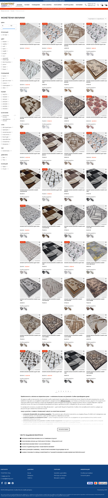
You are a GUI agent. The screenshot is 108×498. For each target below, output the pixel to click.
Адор (4, 166)
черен (4, 67)
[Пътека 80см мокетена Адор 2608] (91, 127)
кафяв (4, 51)
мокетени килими (6, 116)
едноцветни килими (6, 120)
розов (4, 53)
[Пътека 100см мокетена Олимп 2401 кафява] (69, 126)
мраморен (5, 129)
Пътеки (26, 5)
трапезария (6, 85)
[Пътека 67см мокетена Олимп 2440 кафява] (69, 345)
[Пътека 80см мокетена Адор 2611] (25, 90)
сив (4, 46)
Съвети (29, 478)
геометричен (7, 132)
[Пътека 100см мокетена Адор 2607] (47, 127)
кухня (4, 76)
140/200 (5, 97)
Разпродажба (69, 5)
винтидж (5, 137)
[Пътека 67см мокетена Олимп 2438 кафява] (69, 163)
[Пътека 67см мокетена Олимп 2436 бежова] (91, 345)
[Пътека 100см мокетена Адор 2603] (25, 272)
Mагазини (79, 5)
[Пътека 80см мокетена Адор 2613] (47, 199)
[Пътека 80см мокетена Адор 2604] (25, 163)
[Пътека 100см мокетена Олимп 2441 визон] (47, 163)
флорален (5, 144)
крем (4, 48)
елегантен (6, 141)
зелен (4, 64)
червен (5, 44)
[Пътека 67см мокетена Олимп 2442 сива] (47, 90)
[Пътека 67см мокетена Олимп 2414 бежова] (25, 345)
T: (1, 476)
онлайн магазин (39, 494)
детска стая (7, 80)
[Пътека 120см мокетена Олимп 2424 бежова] (69, 54)
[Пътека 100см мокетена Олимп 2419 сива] (91, 199)
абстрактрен (7, 127)
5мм (4, 157)
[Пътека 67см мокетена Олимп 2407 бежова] (69, 308)
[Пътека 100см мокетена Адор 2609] (47, 54)
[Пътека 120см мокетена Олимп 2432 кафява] (91, 308)
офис (4, 88)
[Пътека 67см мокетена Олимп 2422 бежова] (91, 90)
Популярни (58, 5)
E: (1, 478)
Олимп (4, 169)
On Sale (5, 35)
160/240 (5, 99)
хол (4, 78)
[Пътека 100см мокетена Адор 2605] (25, 381)
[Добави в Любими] (39, 24)
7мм (4, 160)
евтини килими (65, 401)
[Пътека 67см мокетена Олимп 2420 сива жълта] (91, 272)
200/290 (5, 104)
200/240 (5, 101)
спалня (5, 83)
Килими (19, 5)
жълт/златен (7, 62)
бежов (4, 41)
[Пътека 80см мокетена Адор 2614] (91, 54)
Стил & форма (47, 5)
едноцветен (6, 139)
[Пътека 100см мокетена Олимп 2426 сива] (91, 236)
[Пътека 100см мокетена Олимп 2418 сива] (69, 236)
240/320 (5, 106)
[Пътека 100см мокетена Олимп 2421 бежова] (69, 90)
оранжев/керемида (5, 59)
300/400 (5, 108)
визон (4, 69)
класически (6, 134)
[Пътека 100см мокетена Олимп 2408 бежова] (25, 199)
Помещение (36, 5)
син (4, 56)
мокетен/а (6, 151)
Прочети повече (63, 429)
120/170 (5, 94)
